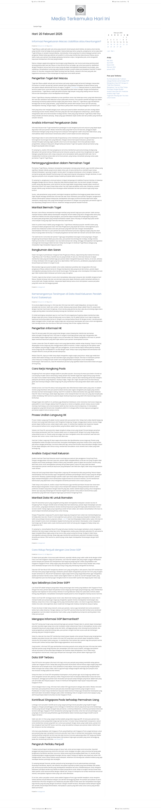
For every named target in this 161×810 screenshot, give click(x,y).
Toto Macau (74, 87)
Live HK (65, 519)
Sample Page (37, 26)
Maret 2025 (110, 65)
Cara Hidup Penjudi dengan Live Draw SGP (56, 549)
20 (117, 44)
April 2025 (110, 63)
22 (123, 44)
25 (111, 47)
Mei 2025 (110, 61)
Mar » (113, 51)
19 (114, 44)
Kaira (43, 808)
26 (114, 47)
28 (120, 47)
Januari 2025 (111, 69)
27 (117, 47)
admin (50, 46)
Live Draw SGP (58, 739)
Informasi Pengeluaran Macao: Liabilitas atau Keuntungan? (66, 41)
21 (120, 44)
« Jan (108, 51)
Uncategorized (41, 287)
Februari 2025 (111, 67)
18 (111, 44)
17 (108, 44)
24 (108, 47)
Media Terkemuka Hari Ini (80, 18)
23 (127, 44)
